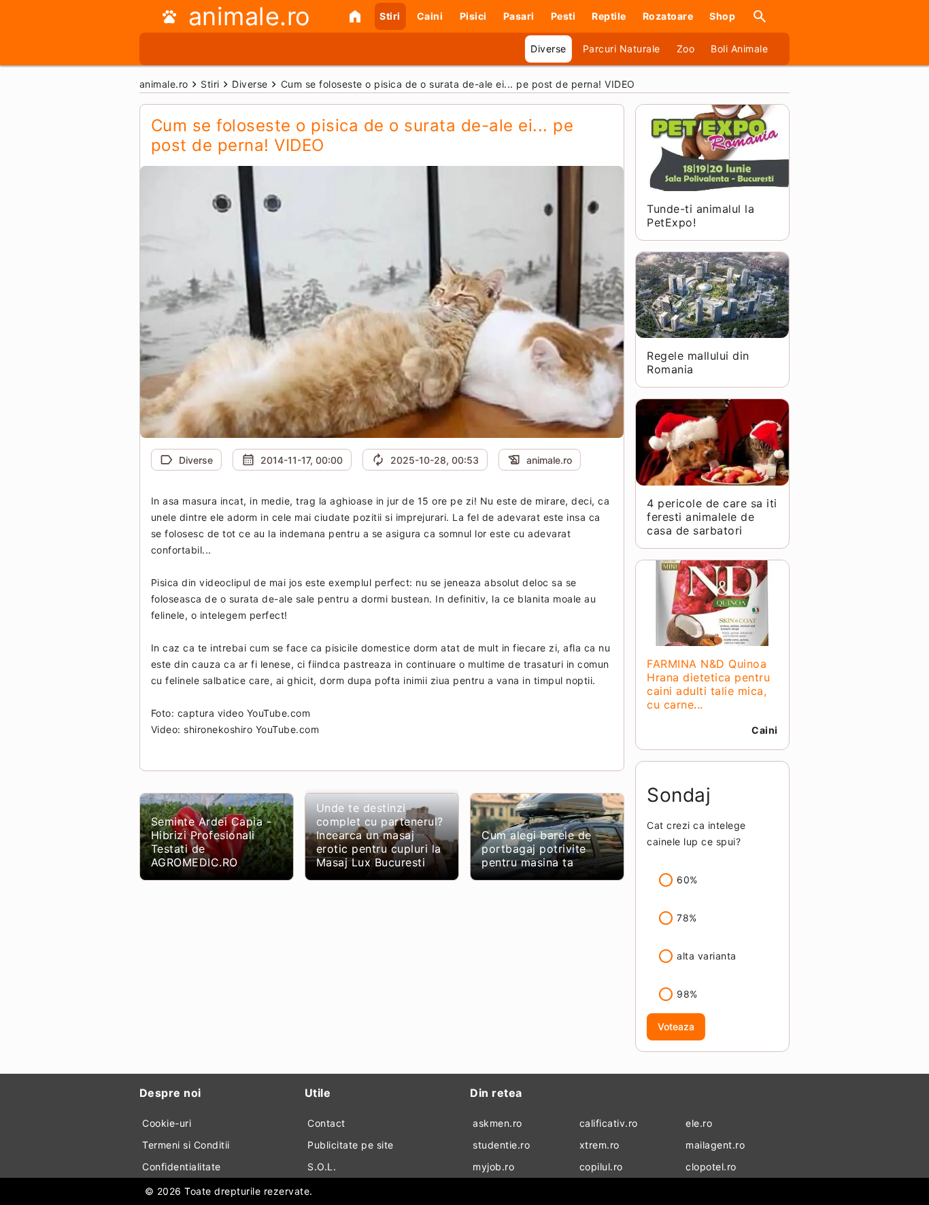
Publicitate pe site (350, 1145)
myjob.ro (493, 1166)
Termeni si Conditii (186, 1145)
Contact (326, 1123)
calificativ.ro (608, 1123)
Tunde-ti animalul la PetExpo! (700, 215)
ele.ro (699, 1123)
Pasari (519, 16)
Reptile (609, 16)
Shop (722, 16)
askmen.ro (497, 1123)
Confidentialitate (181, 1166)
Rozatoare (668, 16)
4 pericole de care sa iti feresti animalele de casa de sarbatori (712, 516)
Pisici (473, 16)
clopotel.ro (711, 1166)
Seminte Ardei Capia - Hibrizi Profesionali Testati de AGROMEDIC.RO (211, 842)
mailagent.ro (715, 1145)
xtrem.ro (599, 1145)
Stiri (390, 16)
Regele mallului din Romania (698, 362)
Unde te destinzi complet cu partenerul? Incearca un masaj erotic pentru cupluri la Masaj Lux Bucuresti (379, 835)
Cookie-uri (166, 1123)
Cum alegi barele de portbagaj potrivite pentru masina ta (537, 848)
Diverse (548, 48)
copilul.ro (601, 1166)
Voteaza (676, 1026)
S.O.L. (321, 1166)
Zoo (686, 48)
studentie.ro (501, 1145)
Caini (430, 16)
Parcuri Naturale (621, 48)
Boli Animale (739, 48)
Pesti (563, 16)
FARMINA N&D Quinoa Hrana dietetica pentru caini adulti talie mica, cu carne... (708, 684)
